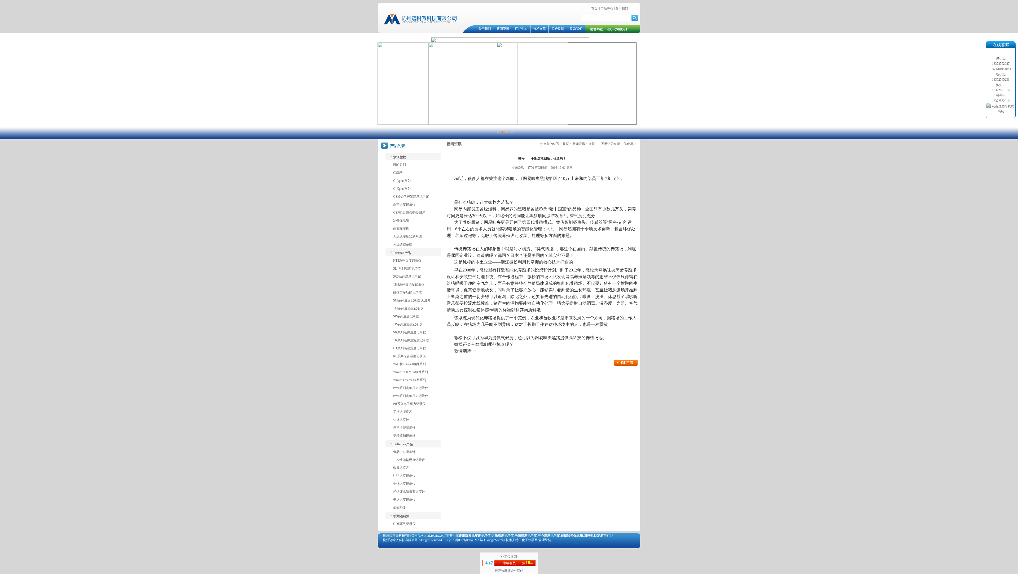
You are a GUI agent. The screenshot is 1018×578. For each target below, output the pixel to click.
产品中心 (606, 8)
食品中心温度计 (404, 452)
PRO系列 (399, 165)
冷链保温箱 (401, 220)
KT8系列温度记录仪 (407, 260)
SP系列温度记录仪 (406, 316)
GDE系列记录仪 (404, 524)
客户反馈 (557, 29)
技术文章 (539, 29)
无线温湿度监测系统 (407, 236)
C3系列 (398, 173)
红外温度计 (401, 420)
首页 (594, 8)
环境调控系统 (402, 244)
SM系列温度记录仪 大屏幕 (412, 300)
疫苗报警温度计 (404, 428)
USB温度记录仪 (404, 476)
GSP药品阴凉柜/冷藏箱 (409, 212)
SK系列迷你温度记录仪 (409, 332)
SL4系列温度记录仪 (407, 268)
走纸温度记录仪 (404, 484)
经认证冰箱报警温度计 (409, 492)
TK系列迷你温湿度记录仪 (411, 340)
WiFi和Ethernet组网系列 (409, 364)
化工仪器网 (509, 557)
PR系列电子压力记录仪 (409, 404)
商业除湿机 (401, 228)
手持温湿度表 (402, 412)
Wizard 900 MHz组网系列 (410, 372)
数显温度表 (401, 468)
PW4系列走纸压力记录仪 (410, 388)
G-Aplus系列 (402, 181)
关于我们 (621, 8)
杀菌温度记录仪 (404, 204)
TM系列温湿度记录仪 (408, 308)
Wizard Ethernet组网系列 (409, 380)
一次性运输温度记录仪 (409, 460)
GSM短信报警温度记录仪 (411, 197)
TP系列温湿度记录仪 (407, 324)
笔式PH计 (400, 508)
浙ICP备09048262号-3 (470, 540)
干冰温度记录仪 (404, 500)
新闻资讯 (503, 29)
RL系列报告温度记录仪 (409, 356)
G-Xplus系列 (402, 189)
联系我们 (576, 29)
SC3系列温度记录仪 (407, 276)
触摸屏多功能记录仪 (407, 292)
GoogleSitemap (495, 540)
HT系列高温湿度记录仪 (409, 348)
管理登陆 (544, 540)
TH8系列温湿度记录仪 (408, 284)
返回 (569, 168)
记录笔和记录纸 (404, 436)
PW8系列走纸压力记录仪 (410, 396)
